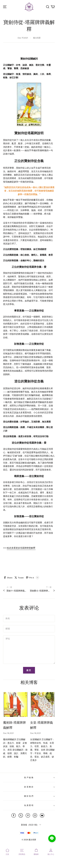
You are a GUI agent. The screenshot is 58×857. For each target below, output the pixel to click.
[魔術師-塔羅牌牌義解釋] (15, 704)
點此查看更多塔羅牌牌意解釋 (21, 548)
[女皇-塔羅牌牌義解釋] (42, 704)
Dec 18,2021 (8, 733)
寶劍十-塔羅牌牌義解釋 (17, 590)
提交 (29, 670)
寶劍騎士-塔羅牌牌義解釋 (41, 590)
